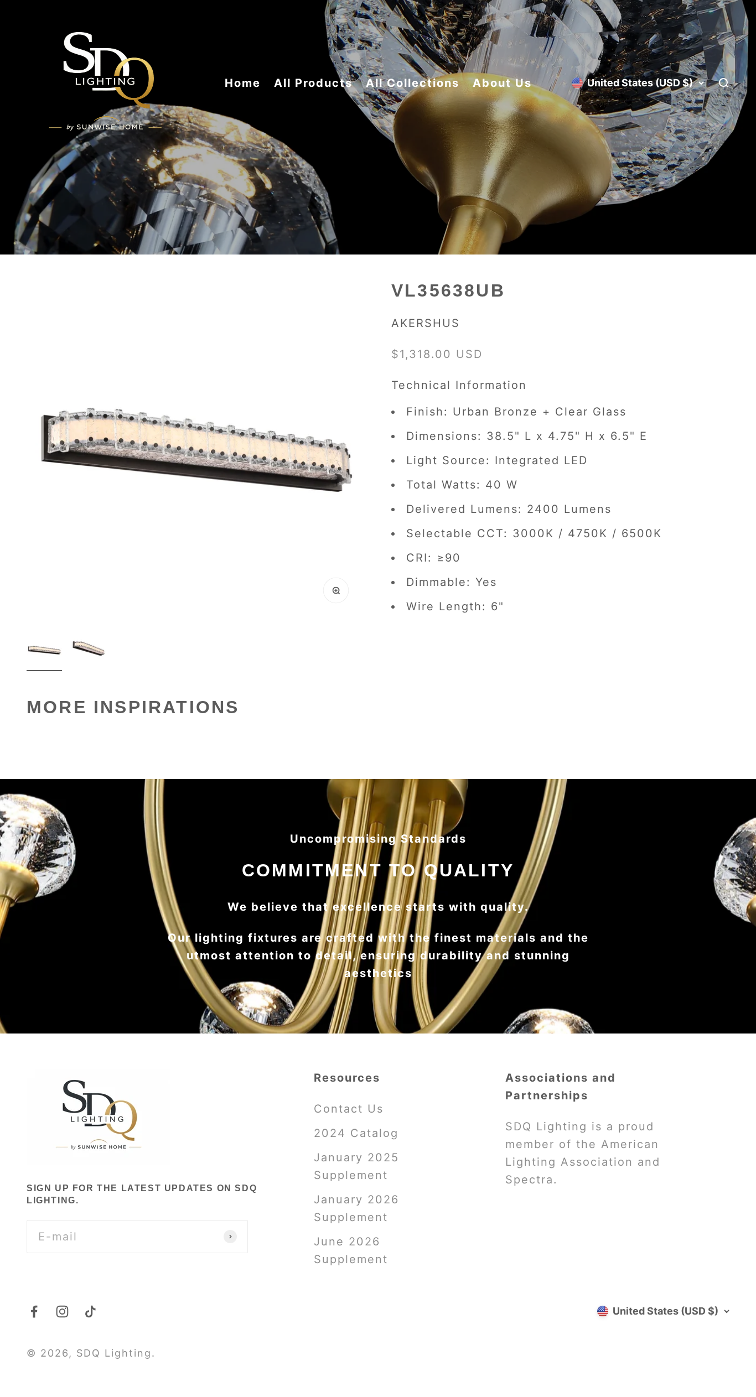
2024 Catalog (356, 1133)
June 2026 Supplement (351, 1250)
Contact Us (349, 1108)
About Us (502, 83)
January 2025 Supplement (356, 1166)
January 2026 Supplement (356, 1208)
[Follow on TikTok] (90, 1311)
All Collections (412, 83)
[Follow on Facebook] (34, 1311)
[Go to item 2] (88, 651)
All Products (313, 83)
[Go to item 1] (44, 651)
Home (243, 83)
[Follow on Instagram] (62, 1311)
